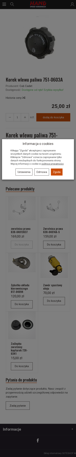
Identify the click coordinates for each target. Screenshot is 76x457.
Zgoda (57, 172)
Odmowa (41, 172)
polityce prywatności (53, 163)
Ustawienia (24, 172)
